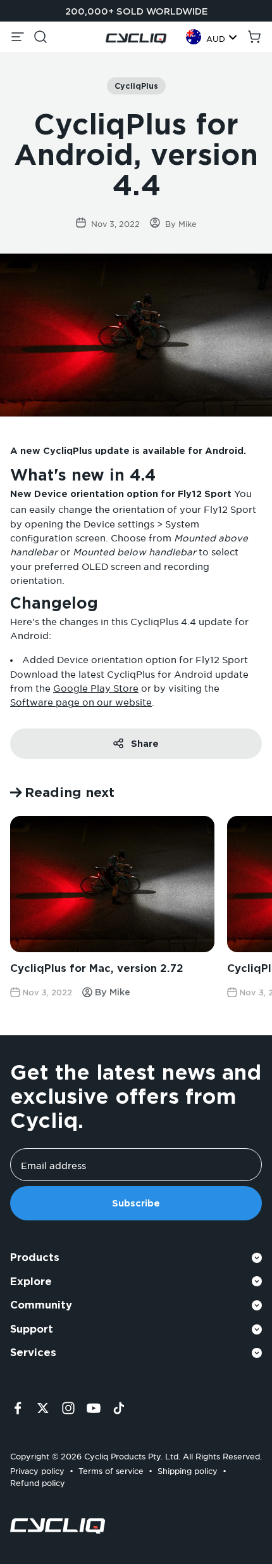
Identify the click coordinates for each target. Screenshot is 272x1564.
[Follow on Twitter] (43, 1408)
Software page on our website (81, 700)
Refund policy (37, 1481)
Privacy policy (37, 1469)
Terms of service (111, 1469)
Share (145, 744)
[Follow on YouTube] (93, 1408)
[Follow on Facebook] (17, 1408)
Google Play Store (96, 686)
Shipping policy (188, 1469)
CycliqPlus (136, 86)
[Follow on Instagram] (68, 1408)
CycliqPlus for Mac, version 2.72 (96, 968)
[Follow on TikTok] (119, 1408)
